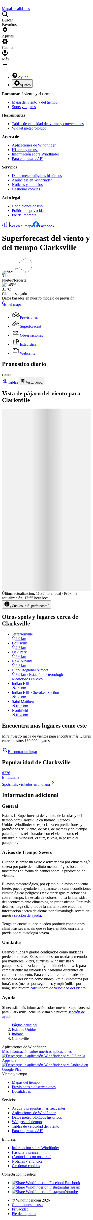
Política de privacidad (29, 210)
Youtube (71, 1192)
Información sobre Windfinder (35, 154)
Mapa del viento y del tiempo (35, 102)
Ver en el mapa (21, 226)
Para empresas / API (27, 158)
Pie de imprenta (24, 215)
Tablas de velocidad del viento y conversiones (48, 124)
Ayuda (23, 77)
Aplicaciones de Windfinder (34, 145)
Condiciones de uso (27, 206)
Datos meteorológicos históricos (37, 175)
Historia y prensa (25, 150)
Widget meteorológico (29, 128)
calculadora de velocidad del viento (58, 988)
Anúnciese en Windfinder (32, 180)
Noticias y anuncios (27, 184)
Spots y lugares (24, 107)
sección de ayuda (27, 915)
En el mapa (13, 304)
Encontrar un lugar (22, 752)
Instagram (72, 1187)
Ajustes (25, 85)
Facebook (46, 226)
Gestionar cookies (26, 189)
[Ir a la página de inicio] (2, 4)
